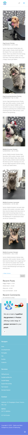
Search (22, 276)
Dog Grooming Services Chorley (12, 96)
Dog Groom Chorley (9, 43)
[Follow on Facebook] (5, 332)
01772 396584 (5, 411)
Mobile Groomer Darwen (10, 149)
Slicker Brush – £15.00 (8, 286)
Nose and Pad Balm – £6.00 (10, 290)
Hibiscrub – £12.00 (7, 288)
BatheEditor (7, 45)
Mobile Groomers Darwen (10, 252)
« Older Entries (7, 273)
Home (2, 346)
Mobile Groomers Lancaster (11, 202)
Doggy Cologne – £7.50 (8, 283)
